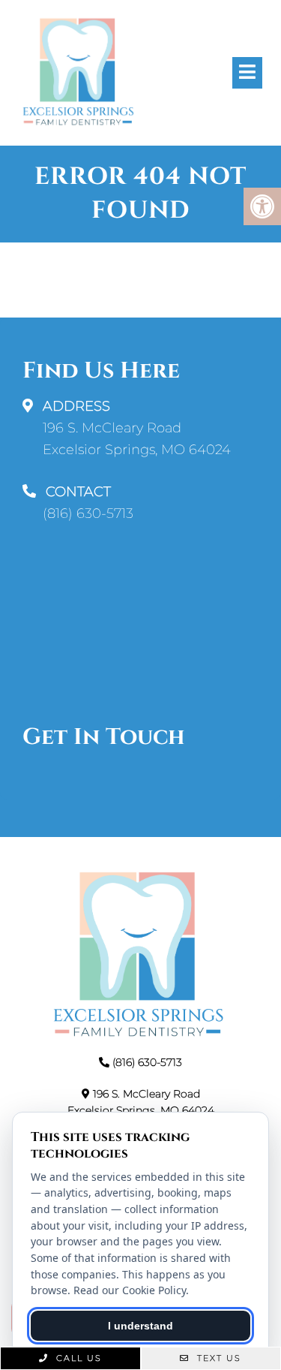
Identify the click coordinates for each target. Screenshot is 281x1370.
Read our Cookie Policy (129, 1290)
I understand (140, 1326)
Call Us (77, 1358)
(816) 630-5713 (88, 513)
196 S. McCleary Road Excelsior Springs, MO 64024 (137, 439)
